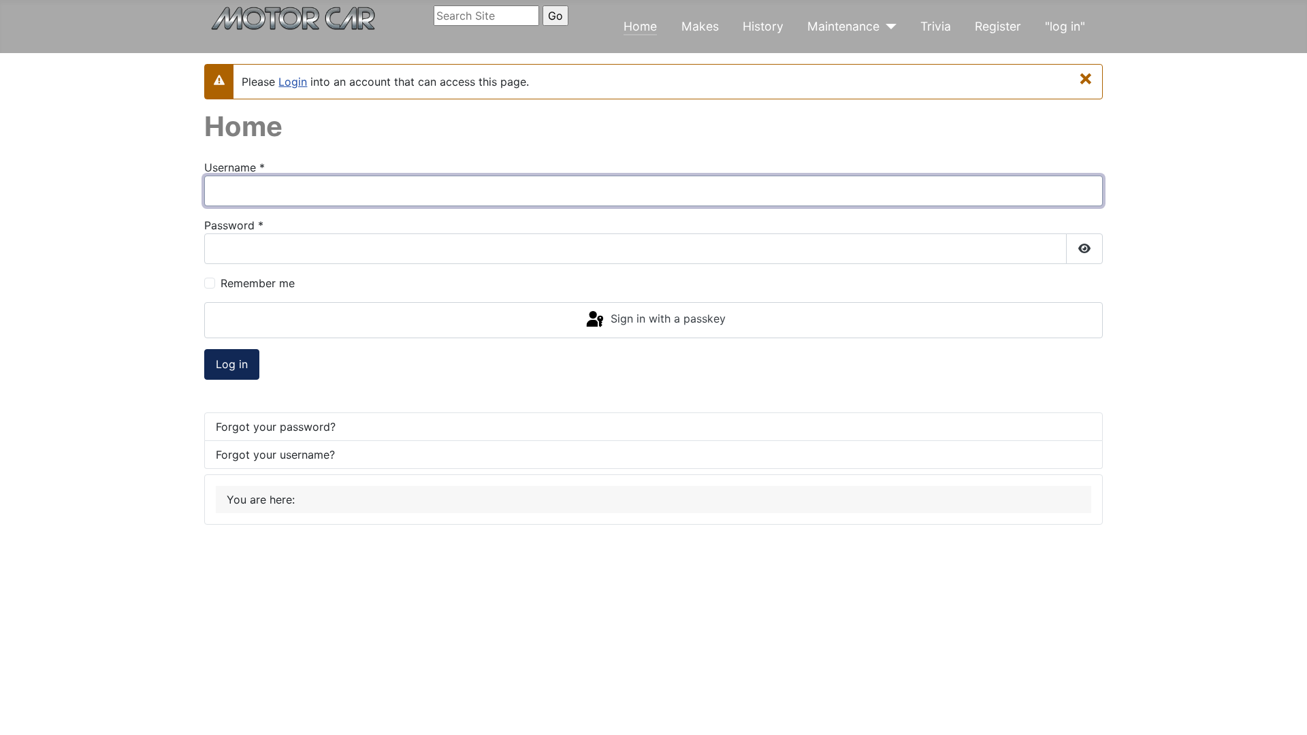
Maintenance (843, 26)
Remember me (258, 283)
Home (640, 26)
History (763, 26)
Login (292, 81)
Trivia (935, 26)
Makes (700, 26)
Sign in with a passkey (666, 319)
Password (233, 225)
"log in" (1065, 26)
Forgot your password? (276, 427)
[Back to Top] (1283, 710)
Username (234, 167)
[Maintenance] (888, 26)
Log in (232, 364)
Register (998, 26)
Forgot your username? (275, 454)
